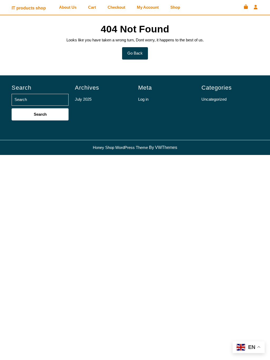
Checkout (116, 7)
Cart (92, 7)
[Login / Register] (255, 7)
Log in (143, 99)
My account (148, 7)
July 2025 (83, 99)
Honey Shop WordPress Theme (120, 147)
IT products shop (29, 8)
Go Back (137, 55)
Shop (175, 7)
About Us (67, 7)
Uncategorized (213, 99)
